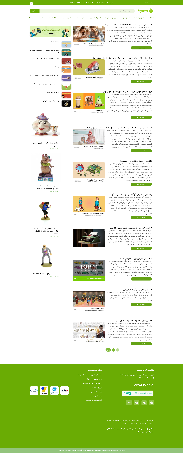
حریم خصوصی (97, 396)
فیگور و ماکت (140, 18)
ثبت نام (147, 3)
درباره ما (31, 18)
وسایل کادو (54, 18)
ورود (152, 3)
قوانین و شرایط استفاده (93, 400)
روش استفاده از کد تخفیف (92, 383)
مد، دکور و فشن (68, 18)
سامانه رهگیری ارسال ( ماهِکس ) (90, 375)
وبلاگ (42, 18)
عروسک (81, 18)
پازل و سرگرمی (111, 18)
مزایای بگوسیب (96, 388)
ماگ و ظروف (126, 18)
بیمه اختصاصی (96, 392)
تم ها (152, 18)
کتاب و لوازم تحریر (95, 18)
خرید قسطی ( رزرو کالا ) (94, 379)
